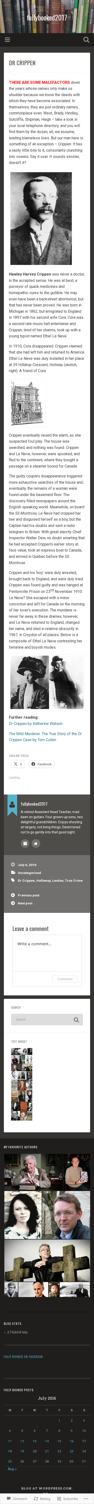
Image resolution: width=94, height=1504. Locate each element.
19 (22, 1451)
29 (59, 1461)
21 (47, 1451)
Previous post (28, 895)
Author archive (25, 843)
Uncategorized (29, 873)
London (57, 880)
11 (10, 1441)
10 (84, 1431)
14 (47, 1441)
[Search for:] (47, 1019)
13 (35, 1441)
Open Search (85, 40)
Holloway (43, 880)
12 (22, 1441)
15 (59, 1441)
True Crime (74, 880)
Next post (25, 903)
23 (72, 1451)
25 (10, 1461)
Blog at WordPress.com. (47, 1488)
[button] (33, 1172)
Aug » (12, 1469)
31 (84, 1461)
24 (84, 1451)
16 (72, 1441)
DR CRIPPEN (22, 62)
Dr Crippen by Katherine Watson (35, 723)
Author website (36, 843)
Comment (65, 979)
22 (59, 1451)
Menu (8, 40)
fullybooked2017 (47, 17)
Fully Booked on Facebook (23, 1357)
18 (10, 1451)
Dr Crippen (26, 880)
